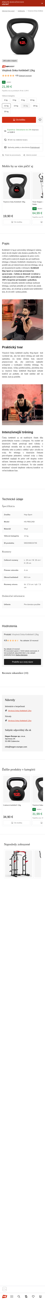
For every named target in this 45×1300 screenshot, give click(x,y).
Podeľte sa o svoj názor (22, 662)
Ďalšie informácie (22, 655)
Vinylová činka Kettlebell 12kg (19, 711)
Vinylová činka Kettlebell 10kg (14, 202)
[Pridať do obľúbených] (40, 120)
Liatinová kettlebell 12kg (12, 805)
